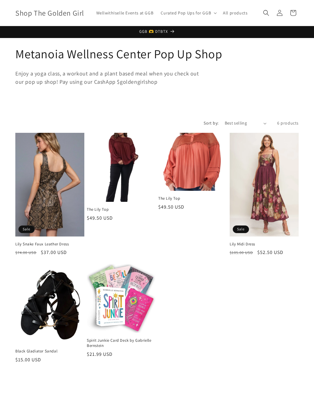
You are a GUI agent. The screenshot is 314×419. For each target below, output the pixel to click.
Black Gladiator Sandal (36, 351)
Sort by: (211, 123)
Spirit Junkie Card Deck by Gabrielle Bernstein (119, 343)
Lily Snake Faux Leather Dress (42, 244)
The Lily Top (98, 209)
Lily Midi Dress (242, 244)
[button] (188, 12)
